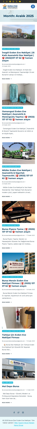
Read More (7, 79)
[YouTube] (19, 1)
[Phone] (3, 1)
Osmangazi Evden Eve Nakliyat (12, 107)
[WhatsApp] (6, 1)
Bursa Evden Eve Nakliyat (10, 49)
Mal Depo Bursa (7, 382)
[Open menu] (33, 6)
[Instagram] (13, 1)
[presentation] (18, 35)
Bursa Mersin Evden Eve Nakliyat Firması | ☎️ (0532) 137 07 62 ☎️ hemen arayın (18, 283)
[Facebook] (10, 1)
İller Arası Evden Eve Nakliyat (12, 276)
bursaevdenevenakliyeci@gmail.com (14, 64)
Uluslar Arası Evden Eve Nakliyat (13, 331)
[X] (16, 1)
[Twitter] (18, 412)
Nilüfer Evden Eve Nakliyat (11, 166)
